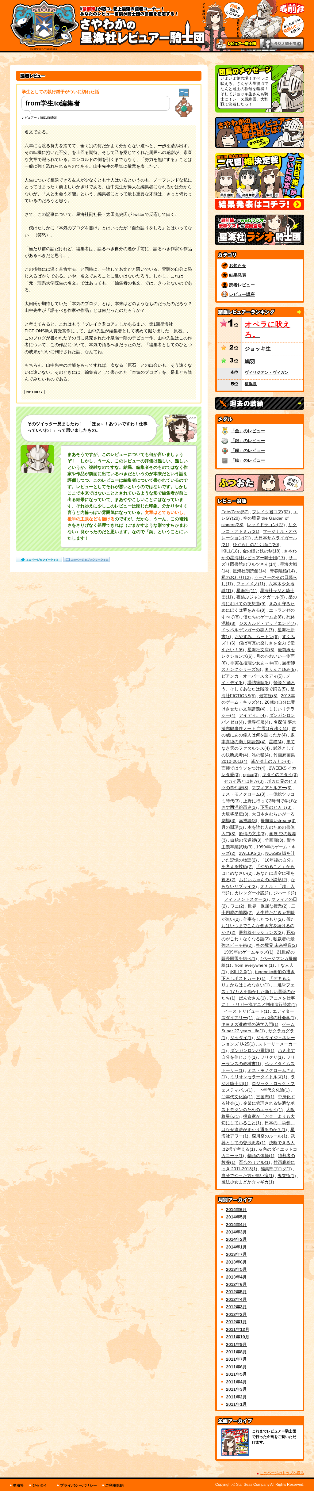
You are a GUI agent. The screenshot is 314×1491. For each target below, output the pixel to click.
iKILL (229, 551)
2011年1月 (236, 1404)
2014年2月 (236, 1239)
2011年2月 (236, 1396)
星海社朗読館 (249, 570)
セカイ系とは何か (243, 781)
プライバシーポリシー (78, 1485)
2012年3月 (236, 1306)
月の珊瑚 (232, 827)
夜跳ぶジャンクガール (259, 596)
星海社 (245, 590)
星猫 (275, 741)
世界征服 (258, 722)
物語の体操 (260, 1155)
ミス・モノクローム (242, 794)
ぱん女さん (251, 998)
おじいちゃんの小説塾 (262, 879)
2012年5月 (236, 1291)
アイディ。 (251, 715)
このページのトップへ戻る (282, 1473)
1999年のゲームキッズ (248, 952)
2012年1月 (236, 1321)
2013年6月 (236, 1262)
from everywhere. (254, 965)
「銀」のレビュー (248, 440)
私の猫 (260, 754)
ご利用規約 (114, 1485)
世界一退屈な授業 (267, 906)
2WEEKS (249, 853)
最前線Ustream (277, 820)
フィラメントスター (245, 899)
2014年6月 (236, 1209)
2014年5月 (236, 1216)
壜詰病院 (258, 682)
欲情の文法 (251, 833)
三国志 (264, 1096)
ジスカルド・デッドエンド (266, 623)
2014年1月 (236, 1246)
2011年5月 (236, 1374)
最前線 (267, 695)
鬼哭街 (286, 1175)
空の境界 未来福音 (276, 945)
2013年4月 (236, 1277)
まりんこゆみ (279, 669)
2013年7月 (236, 1254)
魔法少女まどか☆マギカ (247, 1181)
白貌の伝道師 (245, 840)
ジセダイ (240, 1037)
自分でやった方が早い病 (247, 1175)
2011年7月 (236, 1359)
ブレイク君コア (270, 511)
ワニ (236, 906)
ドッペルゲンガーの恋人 (247, 629)
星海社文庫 (260, 649)
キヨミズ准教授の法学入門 (249, 1024)
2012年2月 (236, 1314)
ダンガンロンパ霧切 (251, 1050)
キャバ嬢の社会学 (275, 1017)
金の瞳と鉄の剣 (261, 551)
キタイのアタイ (279, 774)
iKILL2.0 (240, 971)
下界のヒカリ (275, 807)
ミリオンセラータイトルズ (258, 1076)
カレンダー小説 (252, 892)
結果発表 (237, 275)
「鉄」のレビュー (248, 460)
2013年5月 (236, 1269)
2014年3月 (236, 1231)
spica (250, 774)
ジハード (284, 892)
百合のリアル (254, 1162)
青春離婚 (281, 570)
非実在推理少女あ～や (253, 662)
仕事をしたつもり (262, 919)
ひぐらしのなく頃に (255, 544)
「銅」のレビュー (248, 450)
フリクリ (270, 1057)
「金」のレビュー (248, 430)
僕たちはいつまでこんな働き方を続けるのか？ (258, 926)
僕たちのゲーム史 (262, 616)
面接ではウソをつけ (242, 768)
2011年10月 (237, 1336)
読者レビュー (242, 284)
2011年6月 (236, 1366)
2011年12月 (237, 1329)
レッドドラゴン (265, 524)
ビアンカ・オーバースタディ (251, 676)
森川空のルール (269, 1136)
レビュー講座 (242, 294)
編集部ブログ (275, 1168)
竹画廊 (273, 840)
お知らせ (237, 265)
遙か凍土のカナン (270, 761)
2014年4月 (236, 1224)
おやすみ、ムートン (256, 636)
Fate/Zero (234, 511)
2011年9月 (236, 1344)
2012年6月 (236, 1284)
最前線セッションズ (260, 932)
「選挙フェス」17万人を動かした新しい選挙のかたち (258, 991)
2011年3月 (236, 1389)
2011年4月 (236, 1381)
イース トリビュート (246, 1011)
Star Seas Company (253, 1484)
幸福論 (247, 820)
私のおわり (235, 577)
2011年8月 (236, 1351)
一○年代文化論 (272, 1090)
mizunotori (48, 117)
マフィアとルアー (271, 787)
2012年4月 (236, 1299)
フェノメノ (250, 583)
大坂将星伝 (234, 814)
